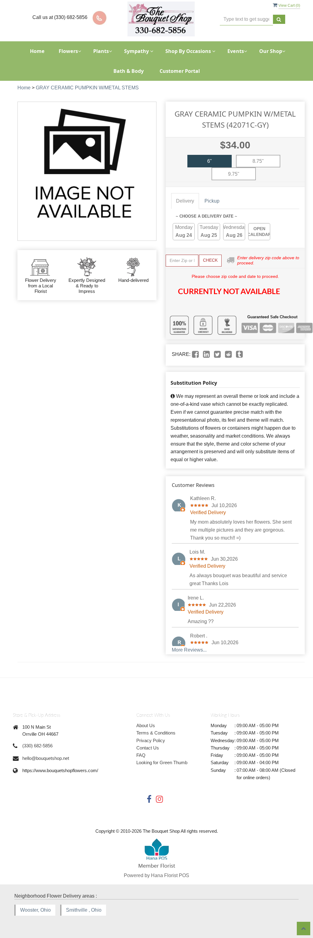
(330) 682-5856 (37, 745)
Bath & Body (128, 71)
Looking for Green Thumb (161, 762)
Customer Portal (180, 71)
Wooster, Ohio (35, 910)
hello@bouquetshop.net (45, 758)
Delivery (185, 201)
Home (37, 51)
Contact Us (147, 747)
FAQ (140, 755)
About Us (145, 725)
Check (210, 260)
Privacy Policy (150, 740)
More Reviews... (189, 649)
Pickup (211, 201)
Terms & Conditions (155, 732)
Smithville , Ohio (83, 910)
